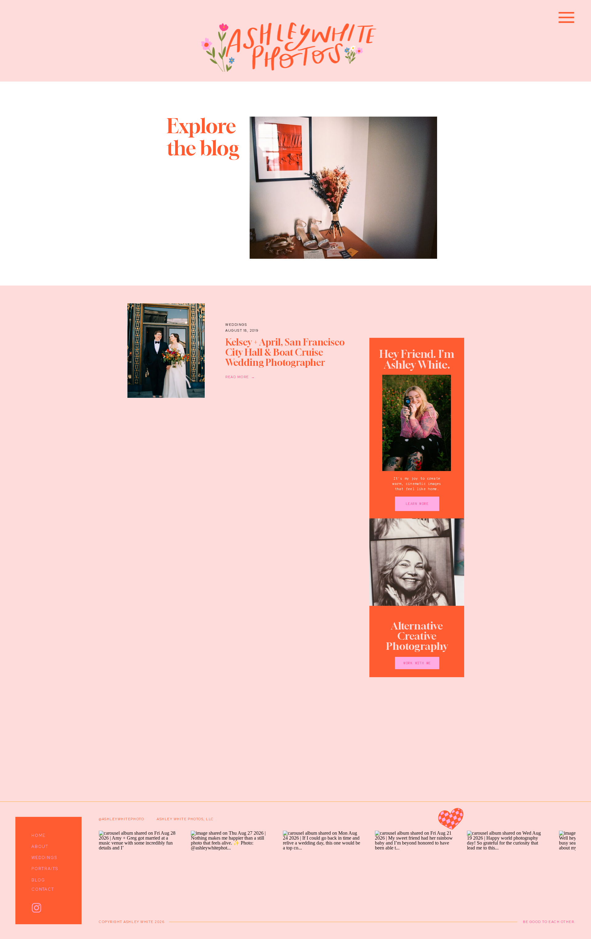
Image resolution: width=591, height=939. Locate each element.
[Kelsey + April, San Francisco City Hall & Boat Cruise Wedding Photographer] (166, 350)
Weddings (236, 324)
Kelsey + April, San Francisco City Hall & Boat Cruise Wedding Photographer (285, 352)
